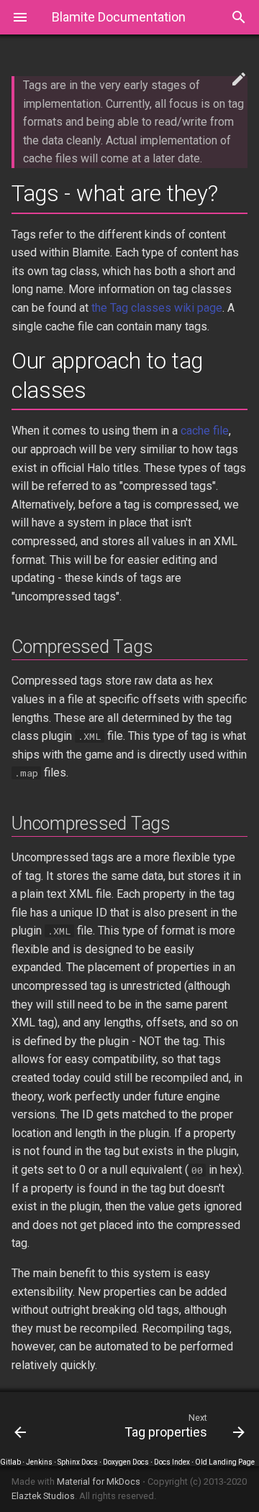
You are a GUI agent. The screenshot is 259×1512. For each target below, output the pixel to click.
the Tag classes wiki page (156, 308)
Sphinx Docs (78, 1462)
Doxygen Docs (126, 1462)
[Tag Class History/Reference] (34, 1425)
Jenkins (39, 1462)
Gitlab (10, 1462)
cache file (205, 430)
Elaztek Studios (43, 1495)
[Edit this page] (238, 79)
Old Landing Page (225, 1462)
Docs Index (172, 1462)
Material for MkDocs (99, 1481)
